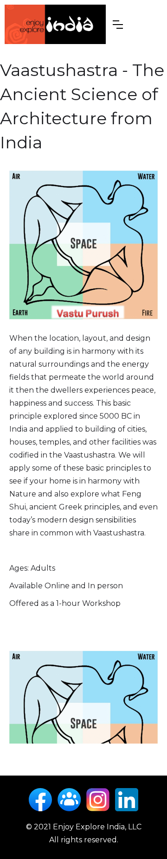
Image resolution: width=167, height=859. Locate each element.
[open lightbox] (83, 245)
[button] (118, 24)
